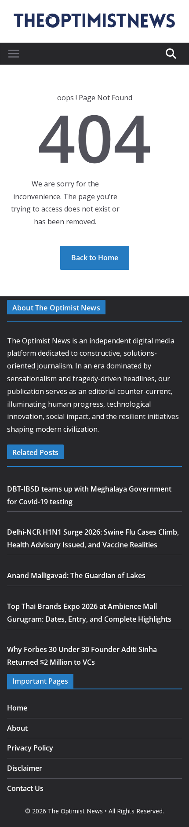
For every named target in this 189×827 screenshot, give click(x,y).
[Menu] (13, 53)
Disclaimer (24, 768)
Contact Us (25, 788)
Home (17, 708)
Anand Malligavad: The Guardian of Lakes (76, 575)
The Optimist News (75, 811)
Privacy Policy (30, 748)
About (17, 728)
